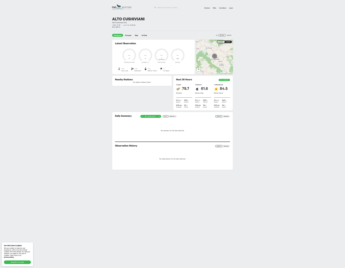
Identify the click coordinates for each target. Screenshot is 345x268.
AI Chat (144, 36)
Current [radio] (221, 41)
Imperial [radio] (222, 35)
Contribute (222, 8)
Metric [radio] (229, 35)
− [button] (198, 72)
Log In (231, 8)
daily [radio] (165, 116)
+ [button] (198, 69)
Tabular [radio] (226, 146)
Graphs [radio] (219, 146)
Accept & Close (17, 262)
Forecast (128, 36)
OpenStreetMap (223, 73)
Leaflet (216, 73)
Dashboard (117, 36)
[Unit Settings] (216, 35)
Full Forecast (224, 80)
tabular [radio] (226, 116)
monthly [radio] (172, 116)
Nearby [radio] (228, 41)
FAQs (214, 8)
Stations (207, 8)
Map (136, 36)
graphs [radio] (219, 116)
